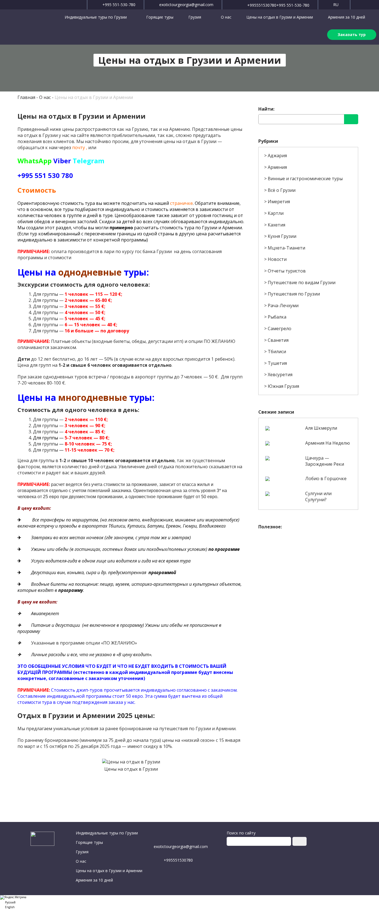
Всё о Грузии (281, 190)
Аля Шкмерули (321, 428)
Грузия (195, 17)
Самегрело (279, 328)
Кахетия (276, 225)
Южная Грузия (283, 386)
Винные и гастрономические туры (305, 178)
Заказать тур (352, 34)
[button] (189, 902)
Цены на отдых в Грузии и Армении (279, 17)
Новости (277, 259)
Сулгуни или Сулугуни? (318, 496)
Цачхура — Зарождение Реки (324, 461)
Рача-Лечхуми (283, 305)
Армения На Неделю (327, 443)
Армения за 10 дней (346, 17)
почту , (79, 147)
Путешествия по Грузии (294, 294)
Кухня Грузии (282, 236)
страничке (181, 203)
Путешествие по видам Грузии (301, 282)
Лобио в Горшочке (326, 478)
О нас (226, 17)
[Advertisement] (308, 571)
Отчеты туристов (287, 271)
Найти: (266, 109)
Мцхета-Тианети (286, 248)
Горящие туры (159, 17)
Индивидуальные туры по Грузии (96, 17)
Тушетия (277, 363)
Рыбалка (277, 317)
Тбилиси (277, 351)
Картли (276, 213)
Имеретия (279, 201)
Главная (26, 97)
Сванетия (278, 340)
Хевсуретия (280, 374)
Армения (277, 167)
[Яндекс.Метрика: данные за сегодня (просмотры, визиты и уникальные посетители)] (13, 897)
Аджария (277, 155)
